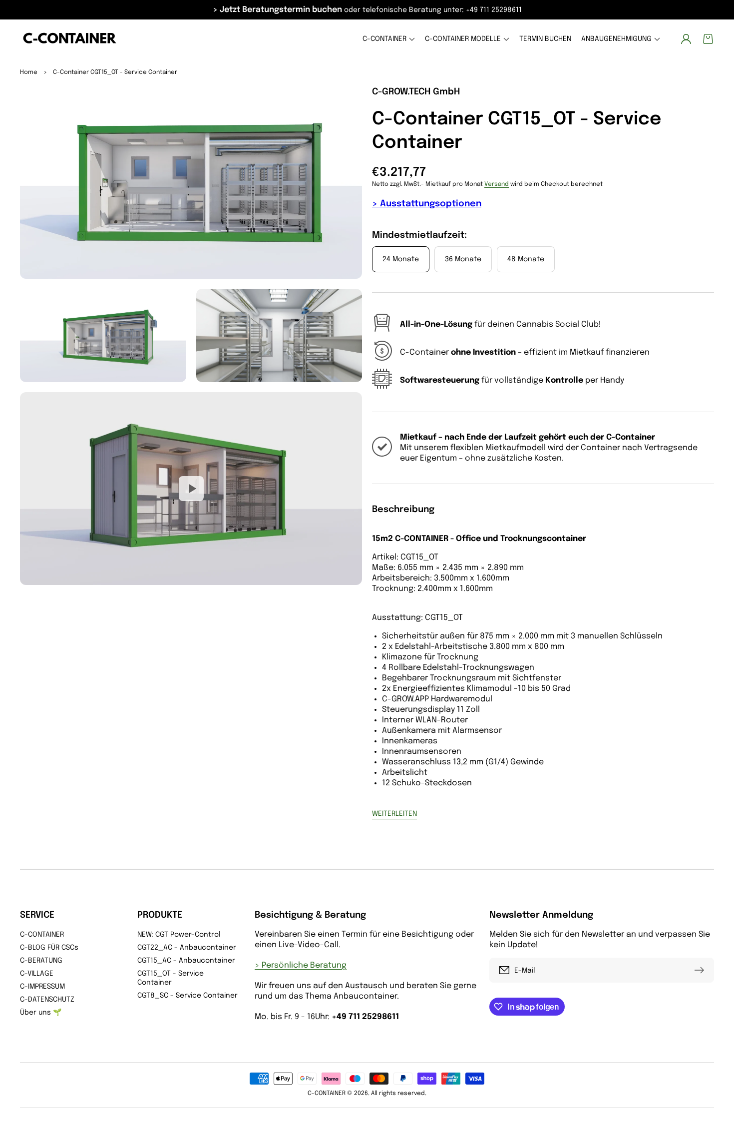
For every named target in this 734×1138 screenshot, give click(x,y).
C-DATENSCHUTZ (47, 999)
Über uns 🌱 (40, 1012)
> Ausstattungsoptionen (426, 203)
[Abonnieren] (701, 970)
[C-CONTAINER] (70, 39)
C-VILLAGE (36, 973)
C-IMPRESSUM (42, 986)
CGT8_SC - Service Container (187, 995)
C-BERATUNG (41, 960)
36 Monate (463, 259)
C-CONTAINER (42, 934)
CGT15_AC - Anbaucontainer (186, 960)
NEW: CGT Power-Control (178, 934)
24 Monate (400, 259)
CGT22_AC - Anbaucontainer (186, 947)
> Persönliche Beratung (301, 965)
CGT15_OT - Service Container (170, 978)
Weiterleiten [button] (394, 813)
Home (28, 72)
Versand (496, 184)
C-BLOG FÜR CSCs (49, 947)
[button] (389, 39)
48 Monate (525, 259)
